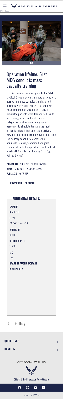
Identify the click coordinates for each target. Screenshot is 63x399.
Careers (9, 349)
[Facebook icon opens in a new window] (19, 387)
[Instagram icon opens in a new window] (27, 387)
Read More (16, 269)
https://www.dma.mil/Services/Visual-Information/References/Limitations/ (27, 306)
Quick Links (11, 341)
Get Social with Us (31, 362)
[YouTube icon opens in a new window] (35, 387)
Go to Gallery (16, 323)
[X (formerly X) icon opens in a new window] (43, 387)
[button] (5, 6)
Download (15, 183)
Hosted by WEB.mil (31, 395)
